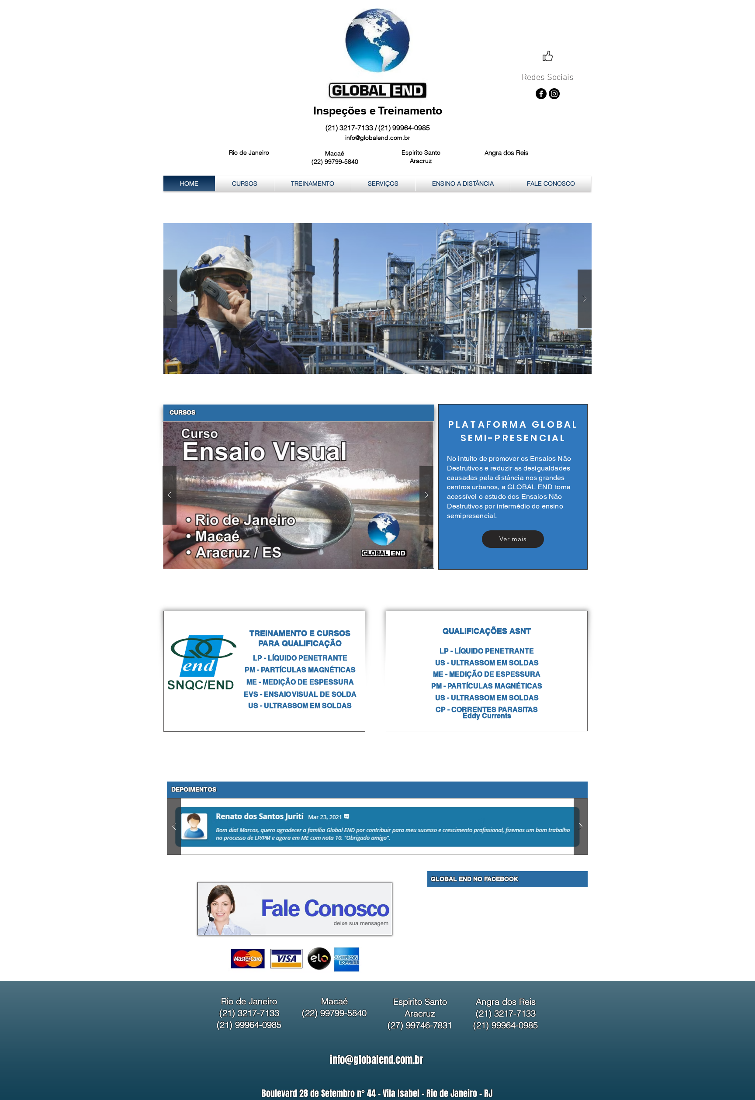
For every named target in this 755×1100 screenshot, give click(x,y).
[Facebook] (541, 93)
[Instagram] (554, 93)
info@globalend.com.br (377, 138)
